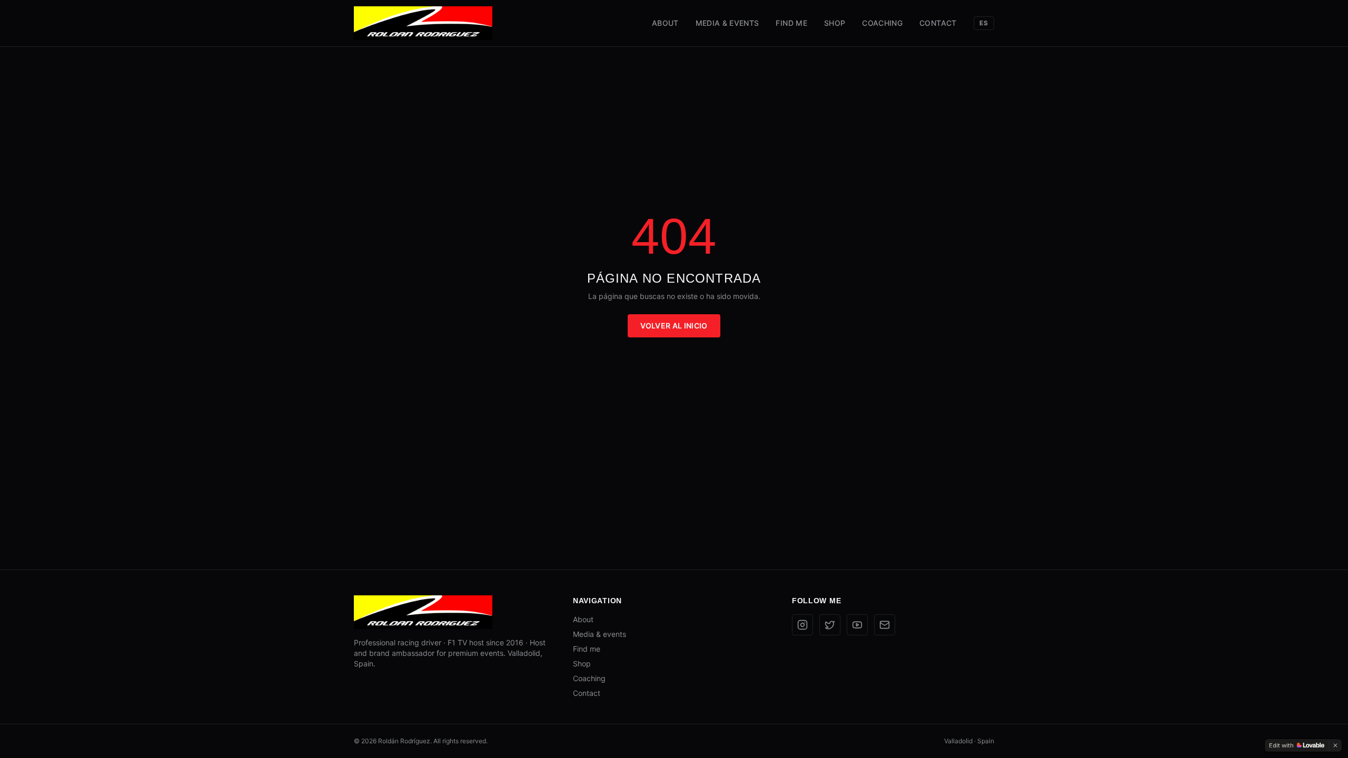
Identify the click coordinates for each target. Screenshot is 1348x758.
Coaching (882, 22)
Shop (834, 22)
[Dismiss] (1335, 745)
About (665, 22)
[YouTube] (857, 624)
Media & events (727, 22)
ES (983, 23)
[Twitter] (829, 624)
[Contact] (884, 624)
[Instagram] (802, 624)
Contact (937, 22)
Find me (791, 22)
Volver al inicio (674, 325)
